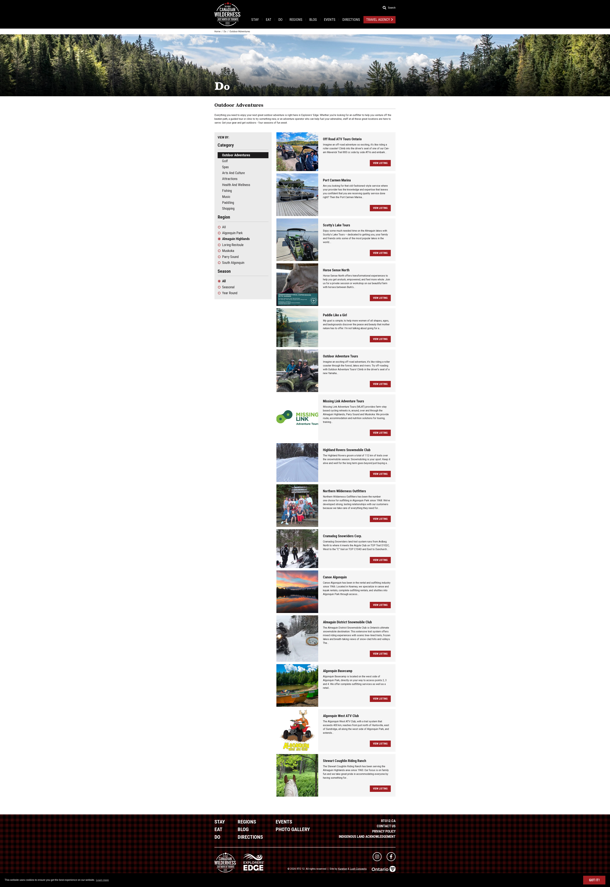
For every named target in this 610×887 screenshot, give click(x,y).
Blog (313, 20)
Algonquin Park (232, 233)
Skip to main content (63, 7)
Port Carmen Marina (337, 180)
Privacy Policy (384, 831)
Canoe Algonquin (335, 577)
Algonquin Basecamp (337, 671)
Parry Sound (230, 257)
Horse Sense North (336, 270)
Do (280, 20)
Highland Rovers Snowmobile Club (346, 450)
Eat (268, 20)
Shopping (228, 208)
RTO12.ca (388, 821)
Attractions (229, 179)
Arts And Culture (233, 173)
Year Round (229, 293)
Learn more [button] (102, 880)
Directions (351, 20)
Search (392, 8)
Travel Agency (378, 20)
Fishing (227, 191)
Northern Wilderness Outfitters (344, 491)
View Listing (380, 163)
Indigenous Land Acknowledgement (367, 837)
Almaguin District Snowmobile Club (347, 622)
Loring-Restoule (233, 245)
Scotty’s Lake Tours (336, 225)
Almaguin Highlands (236, 239)
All (224, 227)
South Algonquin (233, 263)
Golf (225, 161)
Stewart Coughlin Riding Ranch (344, 761)
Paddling (228, 203)
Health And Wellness (236, 185)
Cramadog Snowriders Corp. (342, 536)
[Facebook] (391, 856)
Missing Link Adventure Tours (343, 401)
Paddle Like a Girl (335, 315)
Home (217, 31)
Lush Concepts (358, 868)
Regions (295, 20)
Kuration (342, 868)
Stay (255, 20)
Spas (225, 167)
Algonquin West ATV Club (341, 716)
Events (329, 20)
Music (226, 197)
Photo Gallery (293, 829)
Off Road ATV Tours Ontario (342, 139)
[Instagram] (377, 856)
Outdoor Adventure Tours (340, 356)
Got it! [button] (594, 880)
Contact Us (386, 826)
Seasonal (228, 287)
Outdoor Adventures (236, 155)
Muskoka (228, 251)
